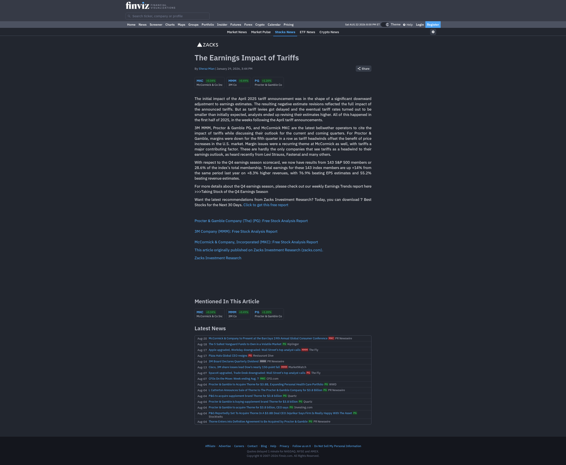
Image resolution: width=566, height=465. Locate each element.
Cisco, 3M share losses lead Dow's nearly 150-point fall (244, 367)
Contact (252, 446)
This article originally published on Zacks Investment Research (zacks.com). (259, 250)
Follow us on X (302, 446)
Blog (264, 446)
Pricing (289, 25)
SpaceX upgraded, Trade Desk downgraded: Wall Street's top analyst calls (257, 373)
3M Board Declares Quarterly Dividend (234, 361)
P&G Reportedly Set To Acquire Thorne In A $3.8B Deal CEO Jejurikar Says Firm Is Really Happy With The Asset (280, 413)
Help (409, 24)
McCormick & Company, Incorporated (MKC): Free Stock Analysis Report (256, 242)
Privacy (284, 446)
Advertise (225, 446)
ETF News (307, 32)
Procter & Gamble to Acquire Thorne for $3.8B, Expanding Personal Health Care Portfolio (266, 384)
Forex (248, 25)
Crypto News (329, 32)
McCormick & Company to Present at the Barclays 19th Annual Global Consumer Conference (268, 338)
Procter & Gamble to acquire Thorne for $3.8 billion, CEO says (248, 407)
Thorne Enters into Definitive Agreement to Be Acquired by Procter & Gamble (258, 421)
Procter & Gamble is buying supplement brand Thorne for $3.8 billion (253, 401)
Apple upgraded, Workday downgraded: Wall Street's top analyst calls (254, 350)
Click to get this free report (265, 204)
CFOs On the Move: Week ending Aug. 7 (234, 378)
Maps (181, 25)
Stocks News (285, 32)
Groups (193, 25)
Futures (235, 25)
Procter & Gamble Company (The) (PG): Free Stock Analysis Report (251, 220)
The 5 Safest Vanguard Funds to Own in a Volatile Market (245, 344)
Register (433, 25)
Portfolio (208, 25)
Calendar (274, 25)
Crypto (260, 25)
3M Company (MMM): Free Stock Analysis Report (236, 231)
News (143, 25)
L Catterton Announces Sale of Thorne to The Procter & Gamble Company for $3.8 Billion (265, 390)
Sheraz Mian (206, 68)
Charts (170, 25)
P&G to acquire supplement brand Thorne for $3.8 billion (245, 396)
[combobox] (168, 16)
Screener (156, 25)
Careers (239, 446)
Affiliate (210, 446)
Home (131, 25)
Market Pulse (261, 32)
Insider (222, 25)
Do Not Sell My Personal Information (337, 446)
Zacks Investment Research (218, 258)
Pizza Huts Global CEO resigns (228, 355)
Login (420, 25)
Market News (237, 32)
